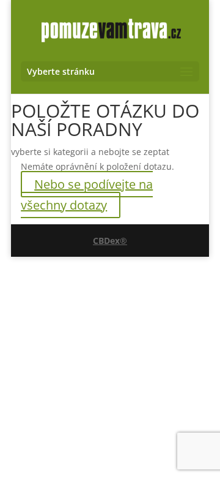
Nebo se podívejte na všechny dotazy (87, 194)
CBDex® (110, 240)
